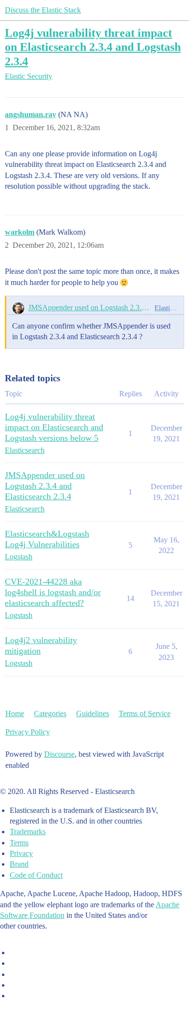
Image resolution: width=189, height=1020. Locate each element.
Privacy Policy (27, 732)
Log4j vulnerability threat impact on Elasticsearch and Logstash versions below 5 (54, 427)
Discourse (59, 754)
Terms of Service (145, 713)
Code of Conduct (36, 875)
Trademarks (28, 831)
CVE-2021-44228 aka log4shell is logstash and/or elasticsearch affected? (53, 592)
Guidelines (92, 713)
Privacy (21, 853)
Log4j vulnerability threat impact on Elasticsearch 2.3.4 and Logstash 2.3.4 (93, 46)
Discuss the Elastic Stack (43, 10)
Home (14, 713)
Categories (50, 713)
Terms (19, 843)
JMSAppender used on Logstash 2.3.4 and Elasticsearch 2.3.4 (89, 307)
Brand (19, 864)
